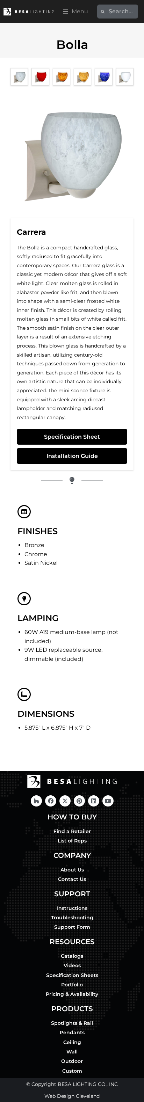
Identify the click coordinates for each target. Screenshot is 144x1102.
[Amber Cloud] (61, 77)
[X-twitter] (65, 801)
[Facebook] (50, 801)
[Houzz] (36, 801)
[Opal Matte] (125, 77)
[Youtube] (108, 801)
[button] (75, 11)
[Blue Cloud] (103, 77)
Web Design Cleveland (72, 1096)
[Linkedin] (93, 801)
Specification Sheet (72, 436)
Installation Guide (72, 456)
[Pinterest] (79, 801)
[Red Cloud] (40, 77)
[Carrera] (19, 77)
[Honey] (82, 77)
